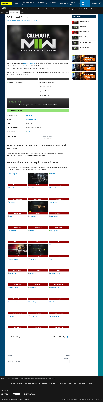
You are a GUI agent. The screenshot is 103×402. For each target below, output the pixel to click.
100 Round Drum (84, 47)
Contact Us (70, 399)
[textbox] (38, 362)
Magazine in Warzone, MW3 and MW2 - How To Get (22, 20)
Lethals (80, 9)
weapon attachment (29, 63)
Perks (55, 9)
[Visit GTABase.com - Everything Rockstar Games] (16, 394)
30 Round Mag (83, 37)
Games (93, 3)
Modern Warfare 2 (31, 119)
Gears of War (72, 3)
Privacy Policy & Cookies (81, 399)
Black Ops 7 (41, 3)
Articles (17, 3)
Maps (10, 9)
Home (13, 383)
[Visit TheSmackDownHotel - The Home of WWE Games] (5, 394)
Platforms (49, 9)
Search (91, 399)
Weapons (17, 9)
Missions (41, 9)
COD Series (84, 3)
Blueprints (25, 9)
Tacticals (87, 9)
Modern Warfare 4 (28, 3)
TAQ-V (30, 131)
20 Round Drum (84, 32)
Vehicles (94, 9)
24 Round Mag (83, 26)
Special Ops (4, 12)
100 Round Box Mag (85, 42)
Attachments (14, 12)
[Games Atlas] (7, 3)
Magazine (29, 115)
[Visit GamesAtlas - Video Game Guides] (29, 394)
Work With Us (98, 399)
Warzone (63, 3)
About (63, 399)
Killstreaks (62, 9)
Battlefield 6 (52, 3)
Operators (33, 9)
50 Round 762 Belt (84, 21)
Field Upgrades (71, 9)
